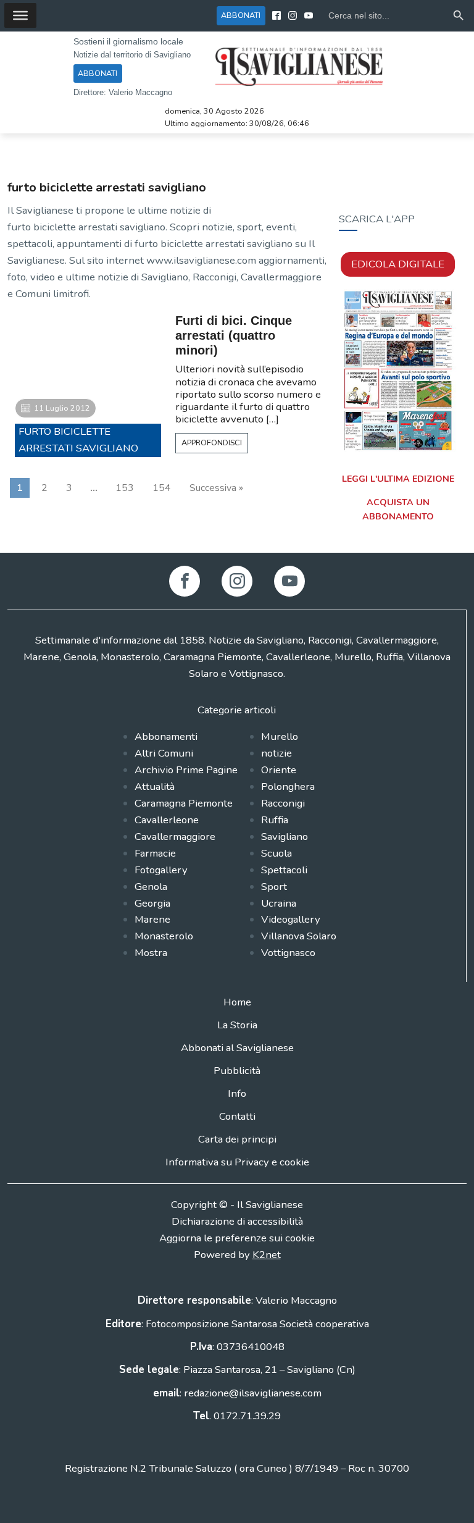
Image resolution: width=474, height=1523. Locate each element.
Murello (279, 736)
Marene (152, 919)
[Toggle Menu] (20, 15)
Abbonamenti (166, 736)
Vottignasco (288, 953)
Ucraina (278, 903)
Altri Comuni (164, 753)
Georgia (152, 903)
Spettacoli (284, 870)
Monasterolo (164, 936)
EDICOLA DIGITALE (397, 264)
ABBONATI (240, 15)
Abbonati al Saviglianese (237, 1048)
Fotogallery (161, 870)
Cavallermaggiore (175, 836)
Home (237, 1002)
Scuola (276, 853)
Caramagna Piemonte (184, 803)
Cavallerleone (167, 820)
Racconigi (283, 803)
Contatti (237, 1116)
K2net (266, 1255)
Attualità (155, 786)
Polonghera (288, 786)
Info (237, 1093)
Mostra (151, 953)
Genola (151, 886)
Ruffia (274, 820)
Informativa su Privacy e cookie (237, 1162)
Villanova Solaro (298, 936)
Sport (274, 886)
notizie (276, 753)
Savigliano (284, 836)
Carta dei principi (237, 1139)
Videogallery (290, 919)
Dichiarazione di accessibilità (237, 1221)
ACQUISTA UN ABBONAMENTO (398, 509)
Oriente (278, 770)
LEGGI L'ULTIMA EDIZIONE (398, 479)
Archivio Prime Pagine (186, 770)
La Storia (237, 1025)
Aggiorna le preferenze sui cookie (237, 1238)
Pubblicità (237, 1071)
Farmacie (155, 853)
